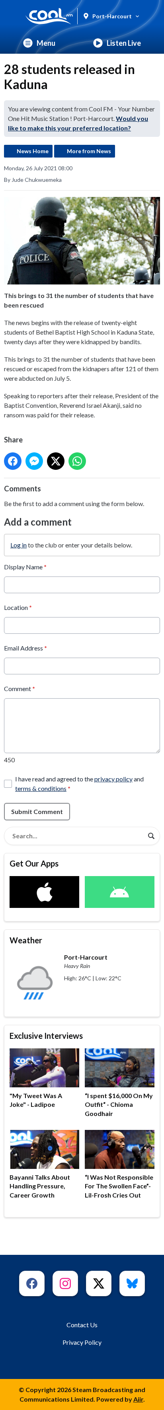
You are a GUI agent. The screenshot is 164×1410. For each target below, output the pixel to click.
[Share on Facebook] (12, 461)
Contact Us (82, 1324)
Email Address (25, 648)
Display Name (25, 567)
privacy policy (113, 779)
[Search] (151, 836)
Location (18, 607)
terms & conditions (40, 788)
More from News (89, 151)
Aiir (138, 1399)
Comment (19, 688)
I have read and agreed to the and (79, 783)
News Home (33, 151)
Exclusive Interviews (46, 1035)
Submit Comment (37, 811)
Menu (46, 43)
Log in (18, 545)
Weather (26, 940)
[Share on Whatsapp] (77, 461)
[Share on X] (55, 461)
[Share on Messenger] (34, 461)
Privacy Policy (82, 1342)
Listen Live (124, 43)
